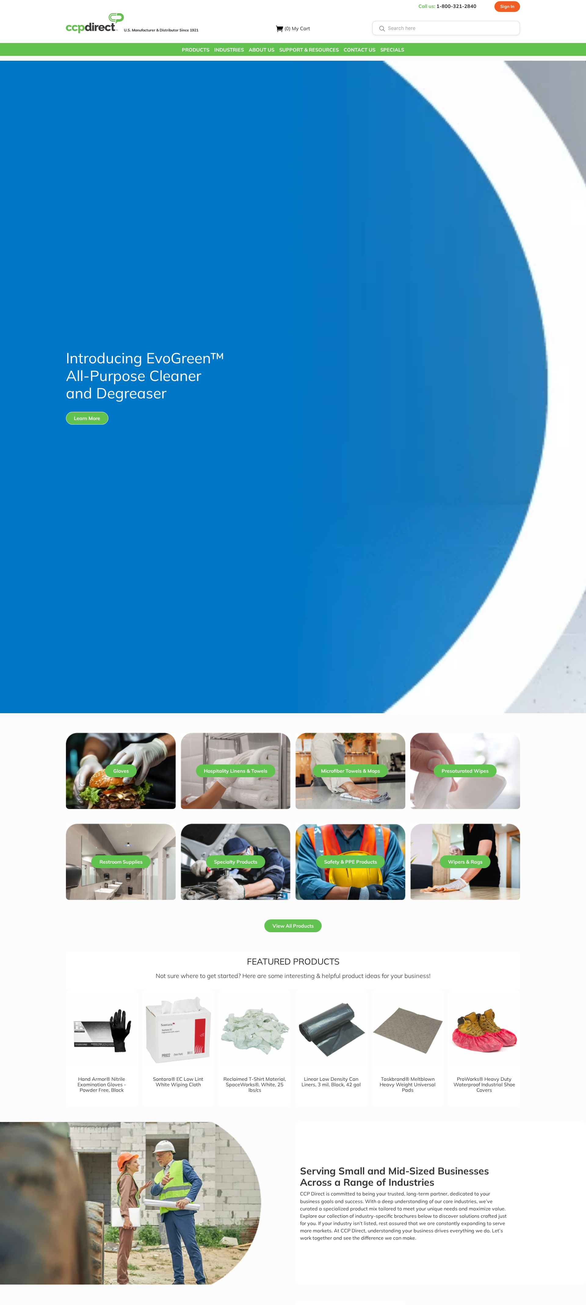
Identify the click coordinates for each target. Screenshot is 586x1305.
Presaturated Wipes (465, 771)
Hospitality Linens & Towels (235, 771)
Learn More (87, 418)
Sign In (507, 6)
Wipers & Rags (465, 862)
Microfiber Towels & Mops (350, 771)
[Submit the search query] (382, 28)
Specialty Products (235, 862)
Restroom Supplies (121, 862)
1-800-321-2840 (456, 6)
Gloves (121, 771)
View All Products (293, 926)
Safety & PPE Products (350, 862)
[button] (195, 49)
